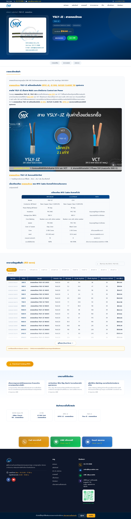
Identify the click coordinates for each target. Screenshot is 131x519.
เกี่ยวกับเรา (110, 5)
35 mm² (11, 273)
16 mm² (104, 270)
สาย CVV (52, 94)
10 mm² (94, 270)
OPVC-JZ (45, 85)
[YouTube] (14, 480)
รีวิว (103, 5)
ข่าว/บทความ (94, 5)
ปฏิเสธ (82, 515)
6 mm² (84, 270)
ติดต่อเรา (120, 5)
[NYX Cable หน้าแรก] (8, 5)
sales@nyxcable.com (34, 1)
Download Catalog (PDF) (21, 364)
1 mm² (44, 270)
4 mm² (75, 270)
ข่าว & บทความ (56, 471)
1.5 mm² (54, 270)
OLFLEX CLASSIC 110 (66, 85)
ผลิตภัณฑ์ (75, 5)
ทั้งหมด (11, 270)
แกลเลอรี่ (84, 5)
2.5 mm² (65, 270)
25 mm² (114, 270)
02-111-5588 (20, 1)
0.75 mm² (33, 270)
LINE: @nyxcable (89, 475)
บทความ (77, 63)
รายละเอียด (55, 63)
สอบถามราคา (59, 38)
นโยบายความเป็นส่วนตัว (59, 484)
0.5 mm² (22, 270)
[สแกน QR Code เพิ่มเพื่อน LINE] (88, 496)
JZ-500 (54, 85)
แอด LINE (72, 38)
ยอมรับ (91, 515)
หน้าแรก (66, 5)
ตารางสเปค (66, 63)
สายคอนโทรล (14, 85)
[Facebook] (8, 480)
